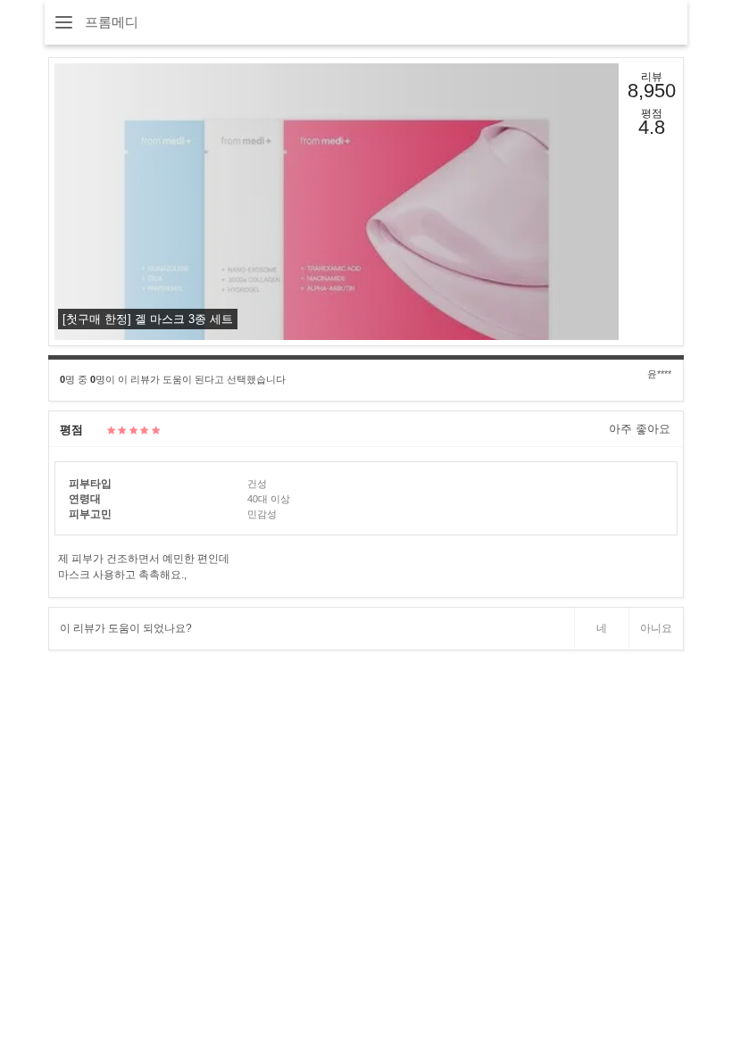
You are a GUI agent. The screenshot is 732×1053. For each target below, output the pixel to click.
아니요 (656, 628)
